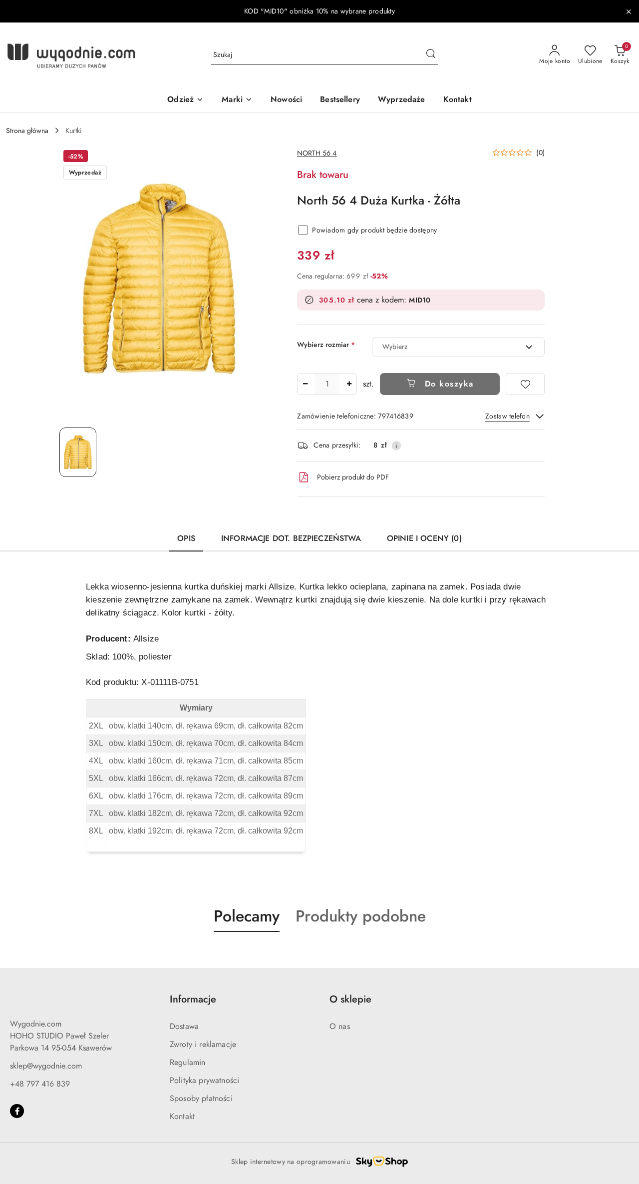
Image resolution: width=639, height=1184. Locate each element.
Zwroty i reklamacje (203, 1044)
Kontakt (182, 1116)
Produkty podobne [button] (361, 916)
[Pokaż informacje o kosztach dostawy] (396, 445)
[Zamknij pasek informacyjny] (628, 11)
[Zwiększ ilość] (348, 384)
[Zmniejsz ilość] (305, 384)
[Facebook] (17, 1111)
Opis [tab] (186, 538)
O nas (339, 1026)
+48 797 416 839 (40, 1084)
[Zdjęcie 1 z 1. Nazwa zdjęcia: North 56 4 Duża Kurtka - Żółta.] (77, 452)
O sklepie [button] (350, 999)
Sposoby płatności (201, 1098)
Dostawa (184, 1026)
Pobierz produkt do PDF (353, 477)
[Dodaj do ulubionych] (525, 384)
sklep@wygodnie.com (46, 1066)
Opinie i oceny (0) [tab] (424, 538)
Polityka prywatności (204, 1080)
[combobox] (458, 347)
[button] (518, 152)
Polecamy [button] (247, 916)
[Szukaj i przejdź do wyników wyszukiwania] (431, 55)
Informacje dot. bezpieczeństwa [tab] (291, 538)
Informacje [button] (193, 999)
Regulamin (187, 1062)
